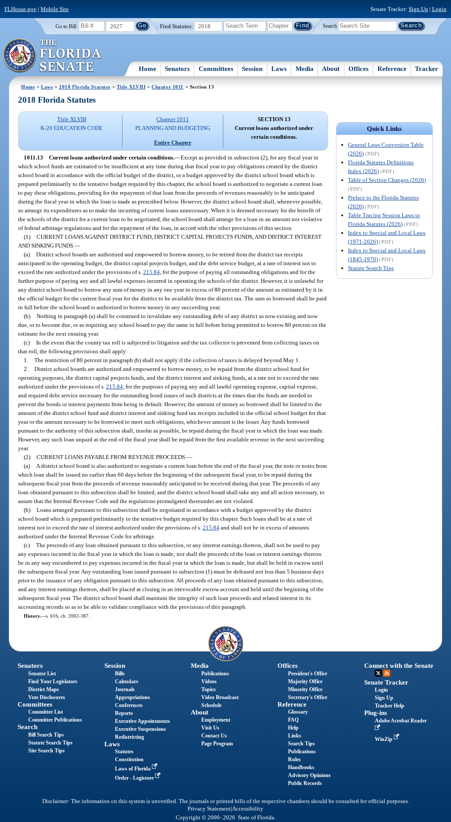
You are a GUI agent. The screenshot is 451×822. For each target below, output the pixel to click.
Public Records (305, 783)
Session (252, 68)
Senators (177, 68)
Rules (294, 759)
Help (293, 728)
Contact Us (214, 736)
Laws (279, 68)
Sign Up (418, 9)
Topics (208, 689)
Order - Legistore (135, 778)
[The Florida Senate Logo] (52, 56)
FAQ (293, 720)
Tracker (426, 68)
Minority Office (305, 689)
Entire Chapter (173, 142)
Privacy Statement (209, 809)
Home (147, 68)
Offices (358, 68)
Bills (120, 673)
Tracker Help (389, 706)
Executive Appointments (142, 721)
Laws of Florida (133, 769)
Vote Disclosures (46, 697)
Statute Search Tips (371, 268)
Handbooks (301, 767)
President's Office (307, 673)
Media (305, 68)
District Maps (43, 689)
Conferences (129, 705)
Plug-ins (375, 712)
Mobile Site (55, 9)
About (331, 68)
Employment (215, 720)
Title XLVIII (131, 86)
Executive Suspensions (140, 729)
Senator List (42, 673)
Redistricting (129, 737)
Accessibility (247, 809)
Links (294, 736)
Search (330, 25)
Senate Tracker (386, 682)
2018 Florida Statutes (85, 86)
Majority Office (305, 681)
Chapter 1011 (168, 86)
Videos (209, 681)
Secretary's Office (307, 697)
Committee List (45, 712)
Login (439, 9)
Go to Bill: (66, 26)
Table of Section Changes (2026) (387, 180)
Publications (215, 673)
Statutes (124, 751)
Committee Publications (55, 720)
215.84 (151, 272)
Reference (392, 68)
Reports (124, 713)
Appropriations (132, 697)
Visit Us (210, 728)
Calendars (126, 681)
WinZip (384, 739)
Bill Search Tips (46, 735)
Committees (216, 68)
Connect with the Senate (398, 665)
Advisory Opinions (309, 775)
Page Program (217, 744)
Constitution (129, 759)
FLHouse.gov (20, 9)
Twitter (378, 673)
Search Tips (301, 744)
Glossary (298, 712)
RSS (386, 673)
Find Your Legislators (53, 681)
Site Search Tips (46, 751)
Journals (125, 689)
